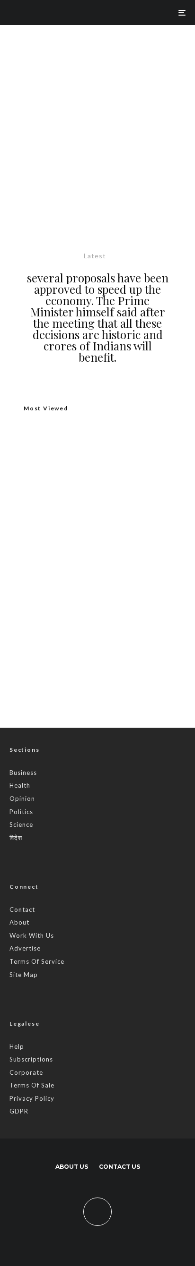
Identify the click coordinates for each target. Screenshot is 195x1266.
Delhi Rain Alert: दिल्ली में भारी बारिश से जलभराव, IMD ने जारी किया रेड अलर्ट (116, 580)
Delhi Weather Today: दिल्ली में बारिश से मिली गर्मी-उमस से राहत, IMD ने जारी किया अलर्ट (117, 625)
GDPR (18, 1111)
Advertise (25, 948)
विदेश (15, 837)
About (19, 922)
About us (71, 1166)
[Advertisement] (97, 127)
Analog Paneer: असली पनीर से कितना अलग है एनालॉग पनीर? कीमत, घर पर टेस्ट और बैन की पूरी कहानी (97, 542)
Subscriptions (31, 1059)
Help (16, 1046)
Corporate (26, 1072)
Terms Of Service (36, 961)
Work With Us (31, 935)
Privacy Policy (31, 1098)
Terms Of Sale (31, 1085)
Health (19, 785)
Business (23, 772)
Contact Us (119, 1166)
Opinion (22, 798)
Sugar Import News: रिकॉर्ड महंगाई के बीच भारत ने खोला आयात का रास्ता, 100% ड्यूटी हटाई (117, 670)
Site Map (23, 974)
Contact (22, 909)
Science (21, 824)
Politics (21, 812)
